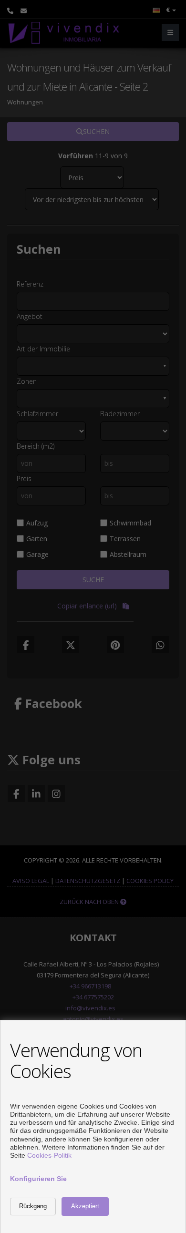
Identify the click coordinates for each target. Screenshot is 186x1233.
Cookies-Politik (49, 1155)
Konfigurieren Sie (38, 1178)
